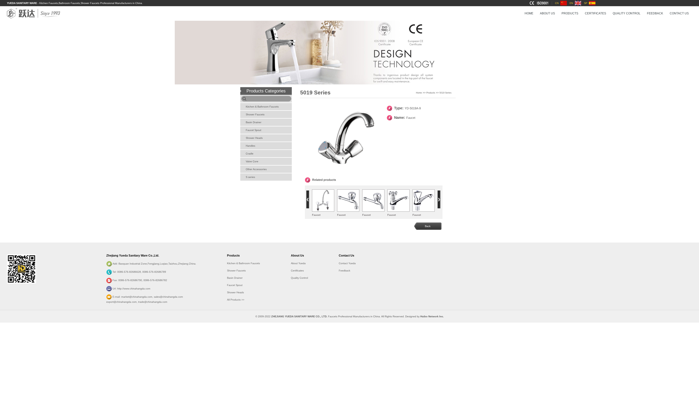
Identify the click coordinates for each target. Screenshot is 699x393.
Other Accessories (256, 169)
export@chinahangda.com (121, 301)
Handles (250, 145)
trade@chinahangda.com (152, 301)
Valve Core (252, 161)
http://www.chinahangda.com (133, 288)
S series (250, 177)
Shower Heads (254, 137)
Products (430, 93)
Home (419, 93)
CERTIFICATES (595, 13)
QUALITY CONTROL (626, 13)
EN (571, 3)
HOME (529, 13)
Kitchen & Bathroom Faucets (262, 106)
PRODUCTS (570, 13)
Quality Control (299, 277)
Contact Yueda (347, 263)
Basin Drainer (253, 122)
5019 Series (445, 93)
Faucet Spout (253, 130)
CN (557, 3)
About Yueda (298, 263)
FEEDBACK (655, 13)
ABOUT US (547, 13)
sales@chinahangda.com (168, 296)
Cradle (249, 153)
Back (428, 226)
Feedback (344, 270)
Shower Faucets (255, 114)
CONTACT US (679, 13)
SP (585, 3)
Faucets (332, 316)
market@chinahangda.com (136, 296)
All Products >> (235, 299)
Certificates (297, 270)
